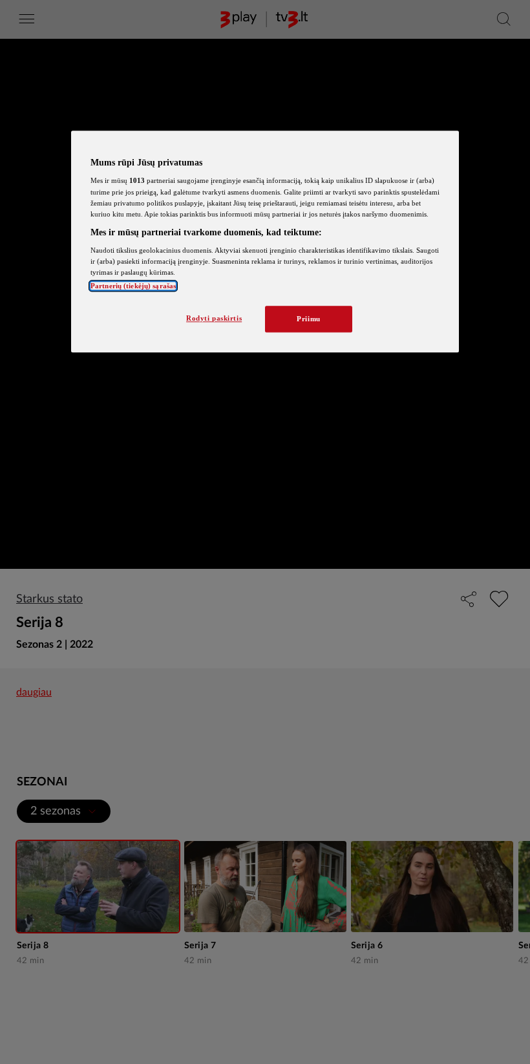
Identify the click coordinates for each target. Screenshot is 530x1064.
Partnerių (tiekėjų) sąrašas (133, 286)
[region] (265, 242)
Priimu (308, 319)
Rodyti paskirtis (214, 318)
